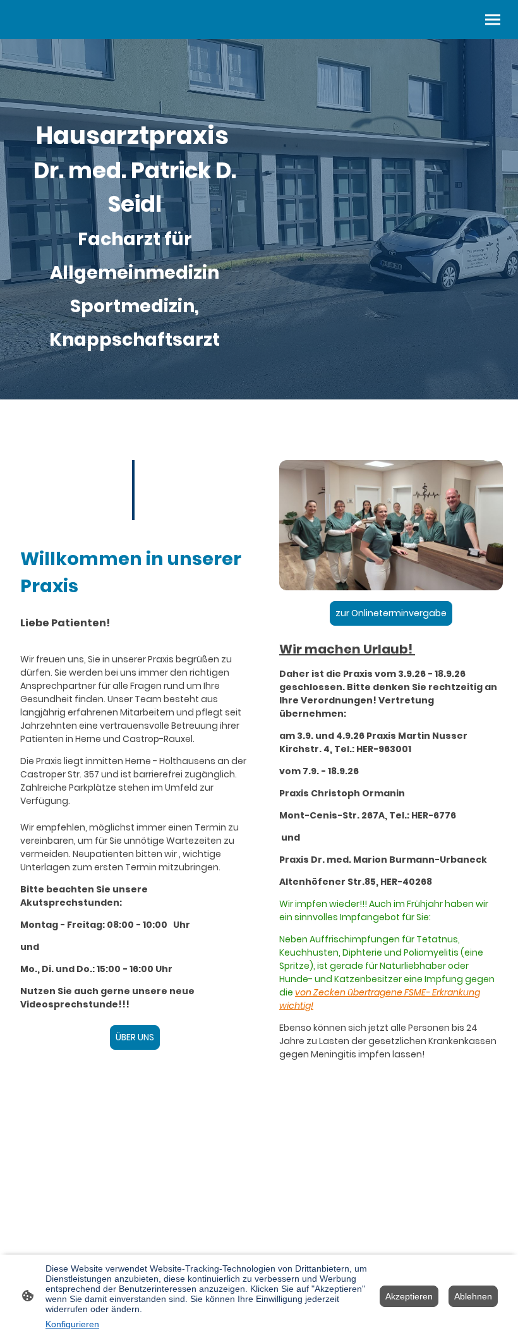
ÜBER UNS (135, 1037)
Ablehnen (473, 1296)
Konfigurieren (72, 1324)
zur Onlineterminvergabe (391, 613)
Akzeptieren (409, 1296)
